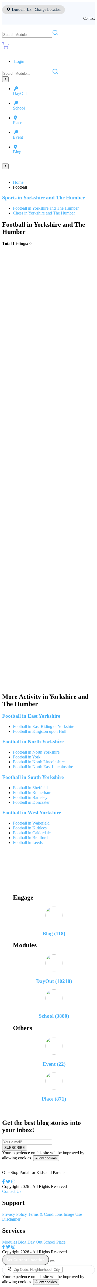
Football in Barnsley (30, 797)
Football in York (26, 757)
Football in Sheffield (30, 787)
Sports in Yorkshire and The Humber (43, 197)
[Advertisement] (48, 470)
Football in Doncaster (31, 802)
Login (18, 61)
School (49, 1242)
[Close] (52, 1261)
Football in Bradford (30, 837)
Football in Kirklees (30, 828)
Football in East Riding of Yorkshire (43, 726)
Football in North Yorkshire (33, 741)
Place (60, 1242)
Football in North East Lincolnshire (43, 766)
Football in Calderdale (32, 832)
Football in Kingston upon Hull (39, 731)
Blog (22, 1242)
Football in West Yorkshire (31, 812)
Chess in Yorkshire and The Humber (44, 213)
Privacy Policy (14, 1214)
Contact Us (11, 1191)
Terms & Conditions (45, 1214)
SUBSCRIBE (14, 1148)
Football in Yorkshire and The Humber (46, 208)
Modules (9, 1242)
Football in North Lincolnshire (39, 762)
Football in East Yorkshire (31, 716)
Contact (89, 18)
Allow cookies (46, 1158)
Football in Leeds (28, 842)
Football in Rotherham (32, 792)
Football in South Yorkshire (33, 777)
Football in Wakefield (31, 823)
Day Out (34, 1242)
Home (18, 182)
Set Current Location (25, 1260)
